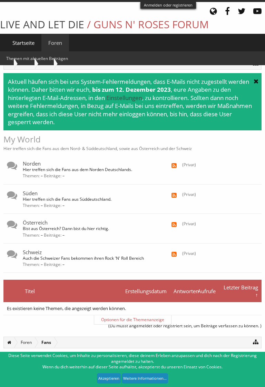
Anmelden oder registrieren (168, 5)
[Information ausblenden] (256, 81)
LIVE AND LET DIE (104, 24)
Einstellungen (124, 97)
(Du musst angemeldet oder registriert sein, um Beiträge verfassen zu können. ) (185, 326)
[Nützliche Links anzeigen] (256, 341)
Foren (55, 42)
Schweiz (32, 252)
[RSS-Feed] (174, 166)
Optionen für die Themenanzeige (132, 319)
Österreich (35, 222)
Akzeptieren (108, 378)
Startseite (23, 42)
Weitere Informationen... (145, 378)
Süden (30, 193)
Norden (32, 163)
